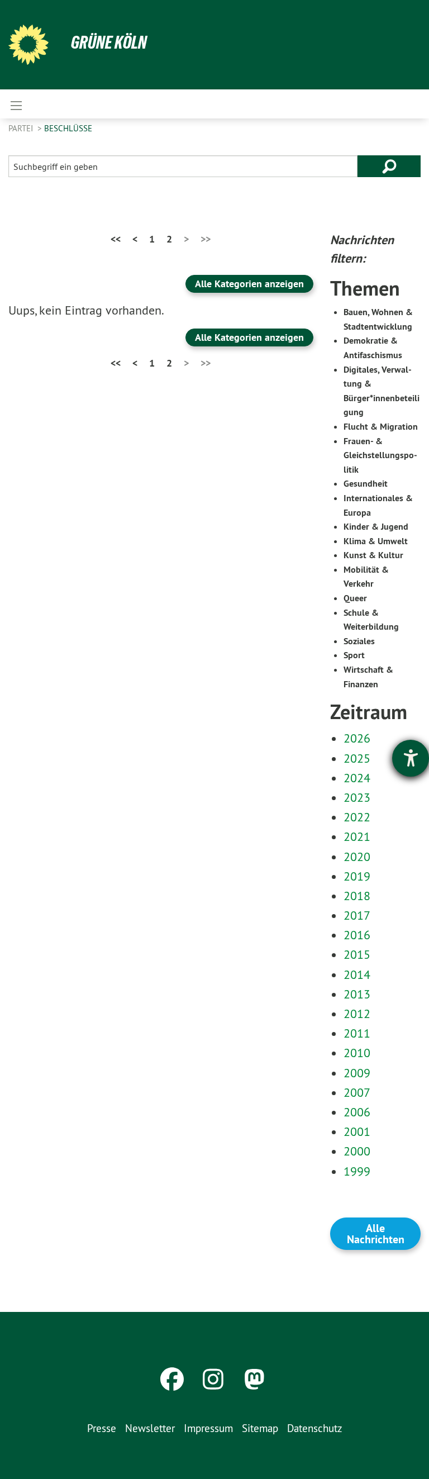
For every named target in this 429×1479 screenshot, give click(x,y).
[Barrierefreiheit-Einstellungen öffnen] (410, 758)
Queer (355, 598)
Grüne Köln (109, 42)
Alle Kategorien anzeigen (249, 283)
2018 (357, 895)
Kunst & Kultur (373, 555)
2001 (357, 1131)
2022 (357, 817)
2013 (357, 994)
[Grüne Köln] (28, 45)
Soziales (359, 641)
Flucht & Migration (381, 426)
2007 (357, 1092)
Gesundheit (366, 483)
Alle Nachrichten (375, 1234)
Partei (21, 128)
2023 (357, 797)
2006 (357, 1112)
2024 (357, 778)
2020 (357, 856)
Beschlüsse (68, 128)
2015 (357, 954)
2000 (357, 1151)
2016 (357, 935)
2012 (357, 1013)
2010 (357, 1052)
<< (116, 238)
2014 (357, 974)
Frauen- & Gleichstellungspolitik (380, 455)
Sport (354, 655)
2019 (357, 876)
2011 (357, 1033)
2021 (357, 836)
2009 (357, 1073)
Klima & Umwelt (376, 541)
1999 (357, 1171)
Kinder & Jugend (376, 526)
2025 (357, 758)
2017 (357, 915)
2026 (357, 738)
